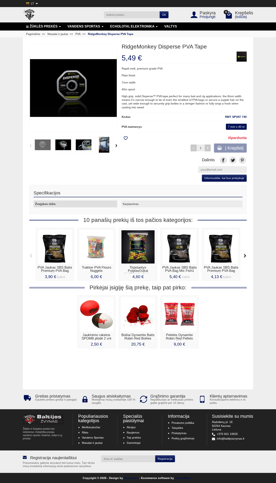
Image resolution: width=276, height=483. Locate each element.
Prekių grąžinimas (183, 438)
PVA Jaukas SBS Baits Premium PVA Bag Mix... (55, 271)
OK (164, 14)
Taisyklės (177, 427)
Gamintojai (133, 442)
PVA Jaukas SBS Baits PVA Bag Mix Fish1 (179, 269)
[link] (223, 160)
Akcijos (131, 427)
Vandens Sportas (93, 437)
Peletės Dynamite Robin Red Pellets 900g (179, 338)
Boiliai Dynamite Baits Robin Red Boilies (138, 336)
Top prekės (134, 437)
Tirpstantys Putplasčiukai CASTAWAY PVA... (138, 271)
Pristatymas (179, 433)
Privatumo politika (183, 422)
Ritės (85, 432)
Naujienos (133, 432)
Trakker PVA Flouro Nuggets (96, 269)
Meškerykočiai (91, 427)
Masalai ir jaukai (92, 442)
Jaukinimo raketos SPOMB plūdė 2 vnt (96, 336)
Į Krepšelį (234, 148)
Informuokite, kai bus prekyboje (224, 178)
